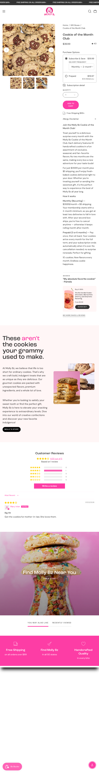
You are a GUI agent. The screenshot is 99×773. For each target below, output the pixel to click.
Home (65, 25)
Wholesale (8, 747)
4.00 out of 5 (56, 458)
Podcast (56, 716)
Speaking (7, 751)
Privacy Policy (9, 720)
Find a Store (49, 578)
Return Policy (9, 711)
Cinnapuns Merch (61, 694)
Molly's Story (58, 707)
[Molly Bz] (49, 11)
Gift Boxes (75, 25)
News (55, 725)
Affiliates (7, 742)
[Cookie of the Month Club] (16, 83)
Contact (7, 707)
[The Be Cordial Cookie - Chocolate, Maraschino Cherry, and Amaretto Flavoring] (69, 299)
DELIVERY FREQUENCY (77, 62)
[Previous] (6, 49)
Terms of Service (11, 725)
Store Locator (9, 756)
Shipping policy (10, 729)
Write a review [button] (49, 486)
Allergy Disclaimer (71, 119)
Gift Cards (57, 689)
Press (54, 720)
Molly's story (12, 429)
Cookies (56, 680)
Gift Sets (56, 685)
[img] (94, 43)
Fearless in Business (62, 711)
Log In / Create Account (15, 716)
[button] (89, 11)
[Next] (51, 49)
